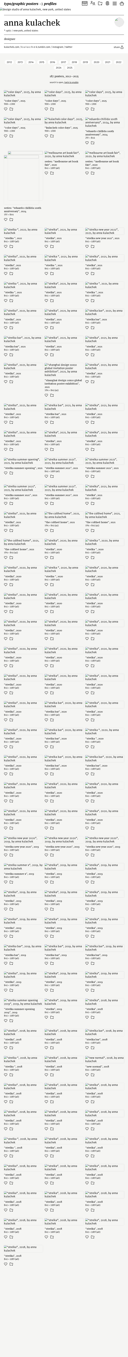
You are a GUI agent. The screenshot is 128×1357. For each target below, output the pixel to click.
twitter (68, 47)
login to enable (71, 82)
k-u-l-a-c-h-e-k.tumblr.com (35, 47)
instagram (57, 47)
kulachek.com (11, 47)
